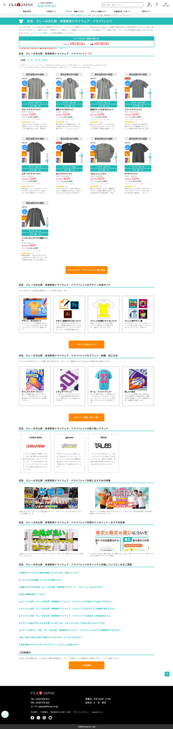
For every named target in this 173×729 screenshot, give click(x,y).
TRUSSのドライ (103, 453)
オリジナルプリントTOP (26, 15)
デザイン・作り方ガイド (35, 314)
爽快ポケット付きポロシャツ (103, 101)
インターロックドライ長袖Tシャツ (35, 231)
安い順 (29, 60)
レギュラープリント (69, 386)
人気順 (22, 60)
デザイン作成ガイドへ (86, 344)
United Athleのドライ (36, 453)
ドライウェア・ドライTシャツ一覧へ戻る (86, 270)
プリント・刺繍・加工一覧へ (86, 417)
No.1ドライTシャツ (69, 165)
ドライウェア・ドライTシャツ (59, 15)
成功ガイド (146, 11)
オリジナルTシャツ (42, 15)
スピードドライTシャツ (35, 101)
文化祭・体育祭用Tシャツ (78, 15)
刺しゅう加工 (138, 386)
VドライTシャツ (138, 165)
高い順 (37, 60)
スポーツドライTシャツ (35, 165)
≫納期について (63, 48)
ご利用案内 (86, 665)
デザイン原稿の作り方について (69, 314)
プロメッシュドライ (103, 165)
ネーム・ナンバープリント (103, 386)
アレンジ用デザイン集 (138, 314)
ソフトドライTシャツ (138, 101)
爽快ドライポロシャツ (69, 101)
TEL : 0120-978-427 (40, 698)
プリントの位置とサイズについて (103, 314)
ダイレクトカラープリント (35, 386)
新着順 (44, 60)
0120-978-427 (46, 6)
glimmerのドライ (69, 453)
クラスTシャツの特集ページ (41, 33)
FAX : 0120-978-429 (40, 702)
